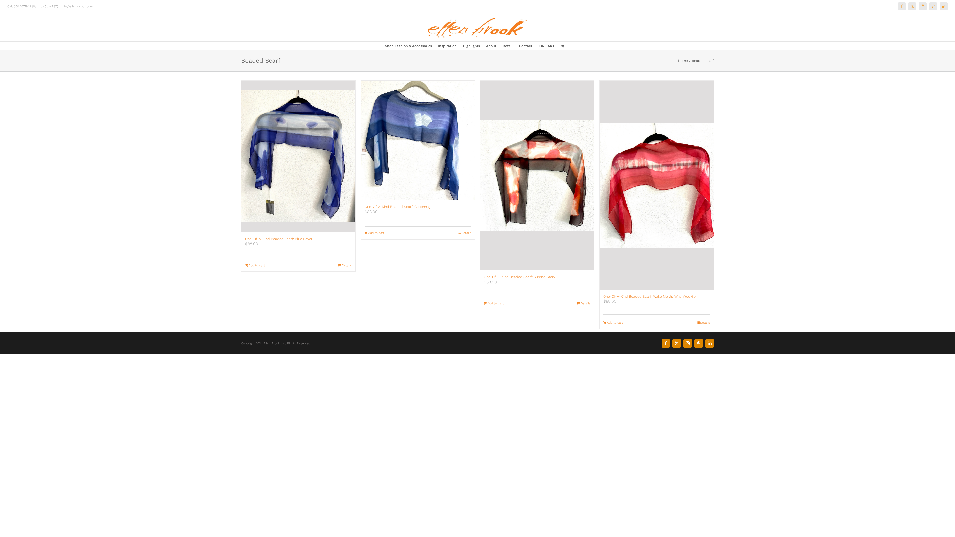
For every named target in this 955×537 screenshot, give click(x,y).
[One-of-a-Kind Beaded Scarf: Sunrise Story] (537, 175)
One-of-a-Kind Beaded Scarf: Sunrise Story (519, 277)
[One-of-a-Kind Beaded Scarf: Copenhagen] (418, 140)
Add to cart (257, 265)
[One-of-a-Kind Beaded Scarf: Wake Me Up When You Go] (657, 185)
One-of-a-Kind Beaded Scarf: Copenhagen (399, 207)
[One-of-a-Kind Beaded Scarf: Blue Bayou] (298, 156)
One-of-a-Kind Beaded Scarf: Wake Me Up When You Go (649, 296)
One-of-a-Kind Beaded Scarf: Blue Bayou (279, 239)
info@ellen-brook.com (77, 6)
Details (347, 265)
